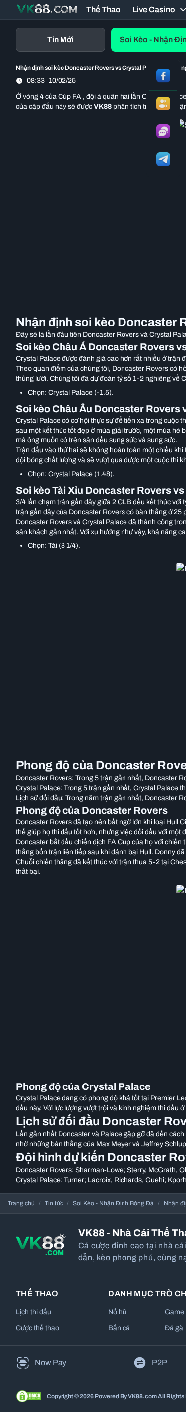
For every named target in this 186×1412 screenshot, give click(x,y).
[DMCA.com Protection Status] (29, 1396)
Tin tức (54, 1203)
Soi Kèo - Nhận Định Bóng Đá (113, 1203)
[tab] (60, 40)
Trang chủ (21, 1203)
